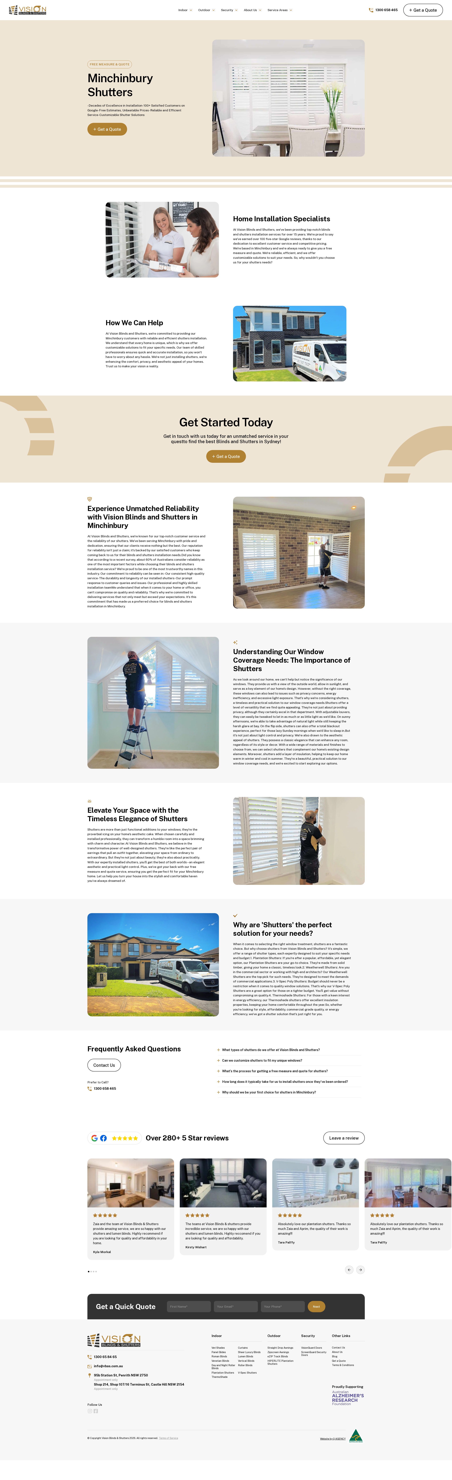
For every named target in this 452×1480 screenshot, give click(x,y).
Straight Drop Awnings (280, 1347)
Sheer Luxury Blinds (249, 1352)
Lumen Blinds (245, 1356)
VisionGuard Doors (311, 1347)
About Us (250, 10)
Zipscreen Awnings (278, 1352)
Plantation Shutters (223, 1372)
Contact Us (104, 1065)
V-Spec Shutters (247, 1372)
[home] (57, 10)
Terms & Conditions (343, 1365)
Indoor (183, 10)
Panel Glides (219, 1352)
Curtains (243, 1347)
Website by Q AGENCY (333, 1438)
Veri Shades (218, 1347)
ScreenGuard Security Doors (313, 1354)
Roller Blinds (245, 1365)
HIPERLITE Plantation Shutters (280, 1362)
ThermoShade (220, 1377)
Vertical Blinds (246, 1360)
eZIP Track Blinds (277, 1356)
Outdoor (204, 10)
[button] (186, 10)
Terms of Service (168, 1438)
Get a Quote (339, 1360)
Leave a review (344, 1137)
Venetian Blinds (220, 1360)
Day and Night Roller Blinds (223, 1367)
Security (227, 10)
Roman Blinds (219, 1356)
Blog (334, 1356)
